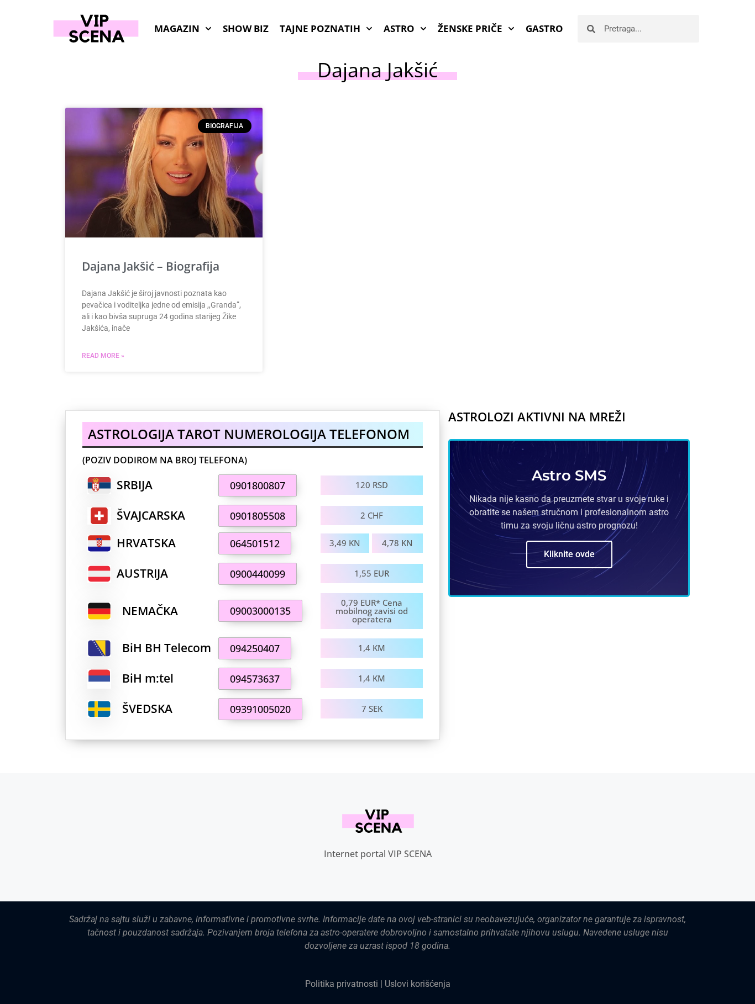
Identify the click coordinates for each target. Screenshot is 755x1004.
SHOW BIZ (246, 28)
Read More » (103, 356)
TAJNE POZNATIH (320, 28)
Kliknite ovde (569, 554)
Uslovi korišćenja (417, 984)
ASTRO (399, 28)
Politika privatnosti (341, 984)
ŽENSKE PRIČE (470, 28)
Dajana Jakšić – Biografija (150, 266)
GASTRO (544, 28)
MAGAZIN (177, 28)
